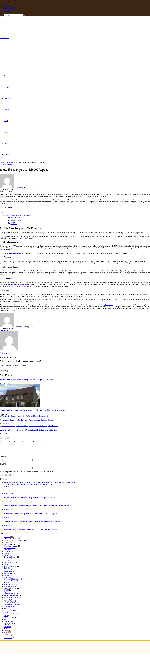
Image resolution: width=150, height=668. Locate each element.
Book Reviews (9, 617)
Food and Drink (9, 584)
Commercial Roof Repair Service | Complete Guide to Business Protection (28, 430)
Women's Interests (10, 606)
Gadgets (6, 575)
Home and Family (10, 581)
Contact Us (7, 12)
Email (2, 464)
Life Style (7, 599)
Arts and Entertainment (11, 562)
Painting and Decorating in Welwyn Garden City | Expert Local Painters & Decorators (32, 410)
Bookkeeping (8, 638)
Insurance (7, 612)
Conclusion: (14, 224)
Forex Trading (8, 636)
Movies (6, 628)
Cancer (6, 630)
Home (6, 4)
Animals (6, 608)
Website (2, 468)
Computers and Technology (13, 540)
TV (5, 619)
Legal (6, 590)
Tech (5, 568)
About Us (7, 6)
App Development (10, 592)
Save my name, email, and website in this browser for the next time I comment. (27, 472)
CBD (6, 625)
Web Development (10, 566)
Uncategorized (8, 544)
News (6, 132)
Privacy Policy (8, 10)
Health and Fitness (10, 539)
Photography (8, 627)
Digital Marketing (10, 548)
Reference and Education (12, 605)
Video (6, 616)
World (6, 632)
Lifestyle (7, 551)
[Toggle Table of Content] (1, 212)
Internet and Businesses (11, 579)
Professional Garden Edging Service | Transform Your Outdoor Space (26, 420)
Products (7, 570)
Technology (7, 98)
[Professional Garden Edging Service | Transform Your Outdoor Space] (24, 416)
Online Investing (9, 623)
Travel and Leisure (10, 557)
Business (7, 87)
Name (2, 460)
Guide (6, 555)
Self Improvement (10, 610)
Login (6, 143)
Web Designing (9, 586)
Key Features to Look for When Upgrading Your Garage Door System (26, 379)
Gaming (6, 564)
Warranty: (13, 222)
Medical (6, 583)
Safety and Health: (16, 220)
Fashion (6, 553)
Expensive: (14, 219)
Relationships (8, 621)
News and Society (10, 588)
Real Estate (7, 577)
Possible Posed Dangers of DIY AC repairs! (18, 215)
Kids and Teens (9, 601)
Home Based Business (11, 595)
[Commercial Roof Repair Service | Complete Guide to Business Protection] (29, 426)
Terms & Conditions (10, 8)
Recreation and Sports (11, 614)
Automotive (8, 572)
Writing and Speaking (11, 597)
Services (6, 542)
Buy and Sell (8, 573)
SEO (5, 561)
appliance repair (108, 305)
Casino (6, 634)
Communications (9, 594)
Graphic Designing (10, 603)
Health (6, 121)
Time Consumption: (16, 217)
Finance (6, 110)
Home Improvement (10, 162)
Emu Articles (19, 187)
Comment (4, 457)
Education (7, 550)
